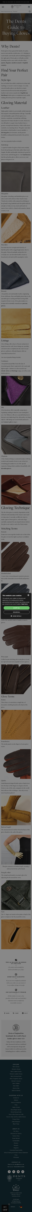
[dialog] (16, 606)
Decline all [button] (16, 612)
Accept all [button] (16, 608)
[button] (16, 616)
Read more (24, 604)
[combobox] (28, 595)
